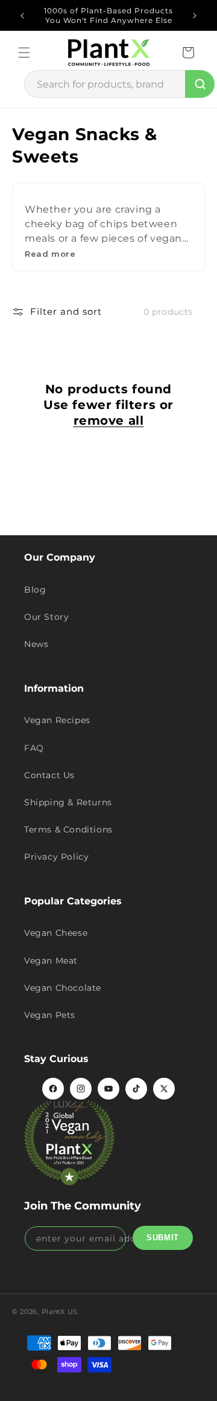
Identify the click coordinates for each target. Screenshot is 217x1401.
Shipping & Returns (68, 802)
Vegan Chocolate (62, 987)
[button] (24, 52)
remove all (109, 420)
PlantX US (60, 1311)
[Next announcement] (194, 15)
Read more (50, 254)
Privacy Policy (56, 856)
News (36, 644)
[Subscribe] (163, 1238)
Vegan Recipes (57, 720)
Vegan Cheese (55, 932)
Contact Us (49, 775)
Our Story (46, 616)
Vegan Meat (51, 960)
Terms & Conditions (68, 829)
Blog (35, 589)
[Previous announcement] (22, 15)
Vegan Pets (49, 1015)
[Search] (200, 84)
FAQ (34, 747)
